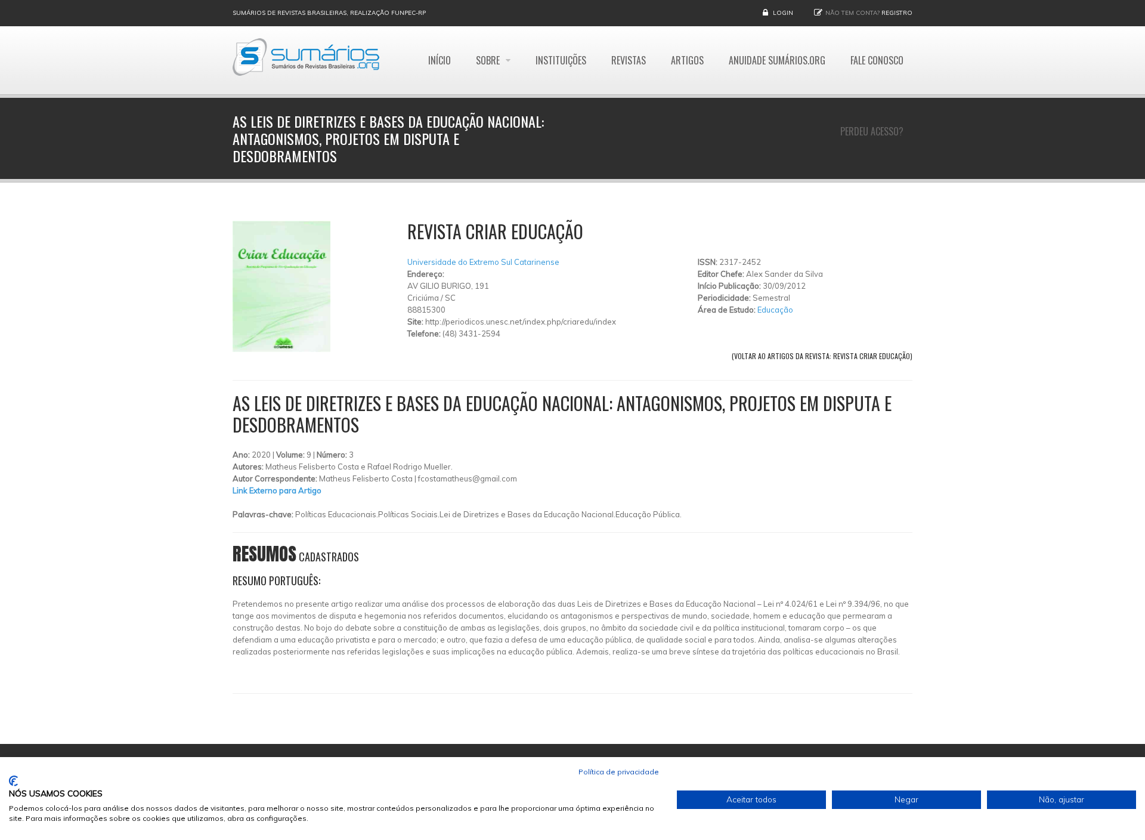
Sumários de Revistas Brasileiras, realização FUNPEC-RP (329, 13)
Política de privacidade (618, 771)
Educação (775, 309)
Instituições (561, 60)
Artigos (687, 60)
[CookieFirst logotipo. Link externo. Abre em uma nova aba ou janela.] (13, 781)
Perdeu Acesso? (871, 131)
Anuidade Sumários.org (777, 60)
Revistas (628, 60)
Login (783, 13)
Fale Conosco (876, 60)
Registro (896, 13)
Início (439, 60)
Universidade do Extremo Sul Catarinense (483, 262)
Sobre (489, 60)
